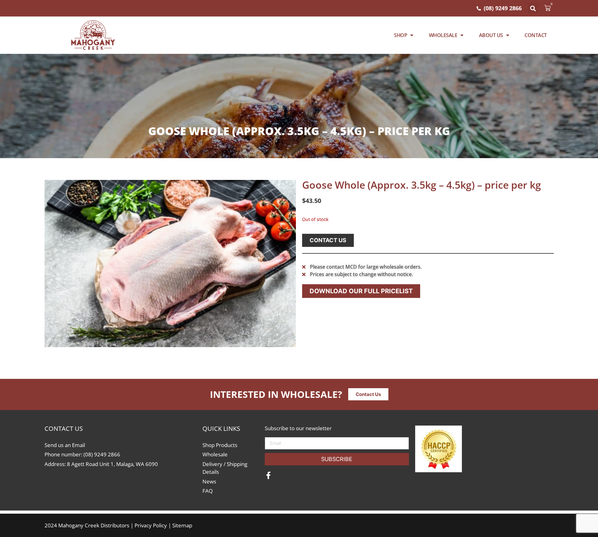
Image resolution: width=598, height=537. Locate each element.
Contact (535, 35)
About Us (491, 35)
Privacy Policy (151, 525)
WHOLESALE (443, 35)
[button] (533, 8)
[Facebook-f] (268, 475)
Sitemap (182, 525)
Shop (400, 35)
